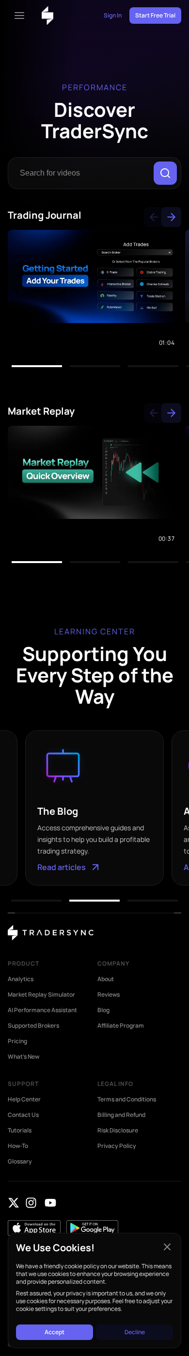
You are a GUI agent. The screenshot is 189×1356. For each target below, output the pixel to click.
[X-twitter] (13, 1203)
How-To (18, 1146)
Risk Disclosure (117, 1130)
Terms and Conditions (126, 1099)
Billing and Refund (121, 1115)
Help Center (24, 1099)
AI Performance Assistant (42, 1010)
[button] (154, 217)
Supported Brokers (33, 1026)
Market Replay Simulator (41, 995)
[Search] (165, 173)
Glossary (20, 1161)
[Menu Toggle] (19, 15)
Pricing (17, 1041)
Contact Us (23, 1115)
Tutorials (20, 1130)
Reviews (108, 995)
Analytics (20, 979)
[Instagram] (31, 1203)
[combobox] (83, 173)
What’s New (23, 1057)
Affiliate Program (120, 1026)
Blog (103, 1010)
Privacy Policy (116, 1146)
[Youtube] (50, 1203)
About (105, 979)
